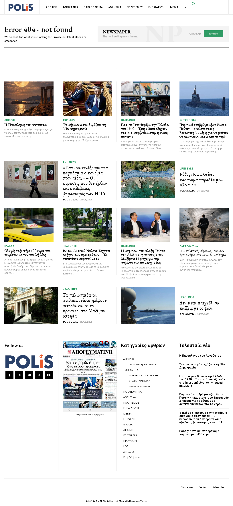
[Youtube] (49, 375)
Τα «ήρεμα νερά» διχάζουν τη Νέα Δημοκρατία (84, 126)
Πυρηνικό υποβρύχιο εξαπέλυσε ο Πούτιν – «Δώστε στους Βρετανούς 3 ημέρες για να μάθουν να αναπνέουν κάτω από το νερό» (203, 130)
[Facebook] (9, 375)
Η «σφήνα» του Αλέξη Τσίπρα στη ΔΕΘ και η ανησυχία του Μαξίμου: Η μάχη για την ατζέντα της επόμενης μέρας (143, 256)
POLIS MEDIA (70, 199)
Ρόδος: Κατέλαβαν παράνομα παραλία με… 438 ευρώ (201, 179)
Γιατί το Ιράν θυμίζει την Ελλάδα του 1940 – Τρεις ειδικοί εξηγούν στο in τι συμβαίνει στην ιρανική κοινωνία (145, 130)
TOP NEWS (69, 120)
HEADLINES (128, 120)
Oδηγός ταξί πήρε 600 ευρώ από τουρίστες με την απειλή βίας (27, 252)
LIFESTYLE (186, 168)
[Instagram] (19, 375)
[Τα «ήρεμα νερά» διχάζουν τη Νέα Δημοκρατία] (87, 98)
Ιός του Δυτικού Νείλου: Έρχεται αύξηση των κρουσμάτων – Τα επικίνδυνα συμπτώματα (86, 254)
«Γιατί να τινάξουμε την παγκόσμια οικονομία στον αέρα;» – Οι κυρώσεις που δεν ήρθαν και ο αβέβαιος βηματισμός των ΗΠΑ (85, 180)
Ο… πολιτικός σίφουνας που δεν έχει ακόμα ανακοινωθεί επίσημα (202, 252)
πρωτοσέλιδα (84, 414)
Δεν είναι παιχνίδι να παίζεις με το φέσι (199, 305)
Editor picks (187, 120)
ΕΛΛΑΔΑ (9, 246)
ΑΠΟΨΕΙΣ (9, 120)
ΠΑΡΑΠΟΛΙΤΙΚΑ (188, 246)
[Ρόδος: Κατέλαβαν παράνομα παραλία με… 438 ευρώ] (148, 179)
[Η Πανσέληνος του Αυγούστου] (29, 98)
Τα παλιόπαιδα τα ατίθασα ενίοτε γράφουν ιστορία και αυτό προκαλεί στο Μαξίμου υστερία (85, 305)
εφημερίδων (99, 414)
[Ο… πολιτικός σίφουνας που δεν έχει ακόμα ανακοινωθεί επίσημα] (204, 225)
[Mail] (29, 375)
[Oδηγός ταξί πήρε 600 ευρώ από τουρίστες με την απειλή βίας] (29, 225)
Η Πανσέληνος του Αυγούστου (26, 124)
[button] (193, 3)
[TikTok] (39, 375)
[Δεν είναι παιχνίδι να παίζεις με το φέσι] (148, 305)
